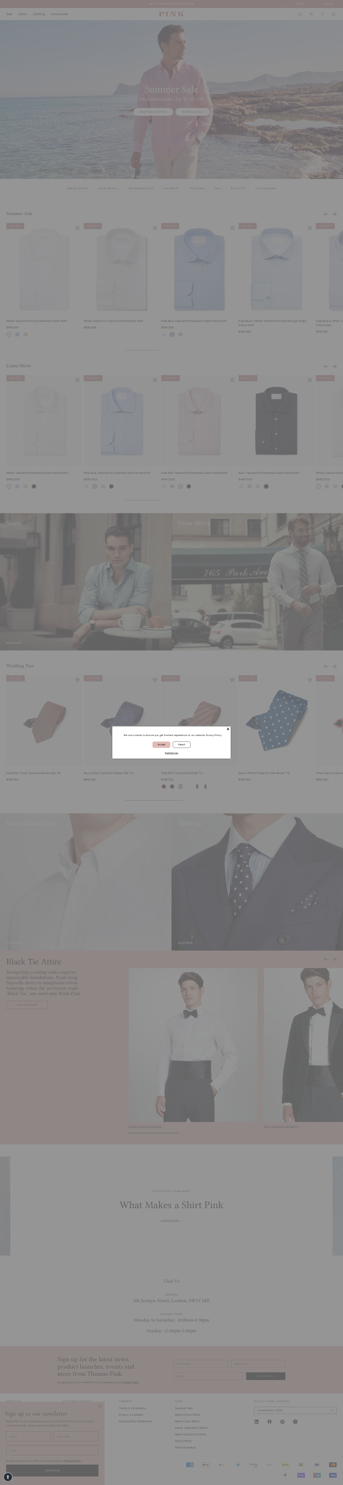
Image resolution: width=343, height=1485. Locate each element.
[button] (8, 1477)
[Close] (228, 729)
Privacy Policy (214, 735)
